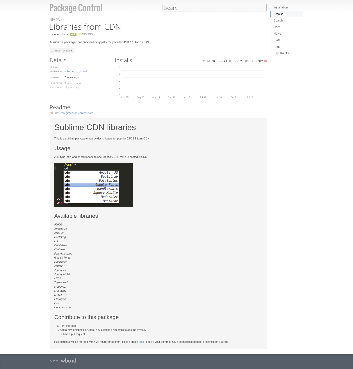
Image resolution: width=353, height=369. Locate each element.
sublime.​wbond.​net (75, 71)
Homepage (56, 71)
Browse (279, 14)
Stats (277, 40)
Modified (55, 77)
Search (278, 20)
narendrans (61, 34)
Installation (281, 7)
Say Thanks (281, 53)
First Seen (56, 87)
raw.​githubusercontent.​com (77, 112)
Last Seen (56, 83)
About (277, 46)
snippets (68, 50)
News (277, 33)
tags (141, 341)
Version (55, 67)
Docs (277, 27)
